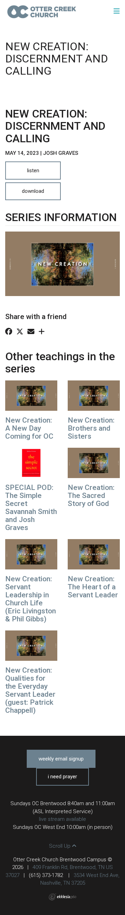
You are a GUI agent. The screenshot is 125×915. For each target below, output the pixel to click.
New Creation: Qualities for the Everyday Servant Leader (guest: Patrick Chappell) (30, 690)
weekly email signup (61, 759)
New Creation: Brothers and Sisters (91, 428)
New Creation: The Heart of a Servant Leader (93, 587)
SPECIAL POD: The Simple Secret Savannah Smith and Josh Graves (31, 507)
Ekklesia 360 (62, 896)
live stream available (62, 819)
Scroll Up (60, 846)
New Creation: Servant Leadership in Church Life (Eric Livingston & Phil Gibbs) (30, 599)
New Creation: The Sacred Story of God (91, 495)
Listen (33, 170)
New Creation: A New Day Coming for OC (29, 428)
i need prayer (62, 776)
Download (33, 191)
